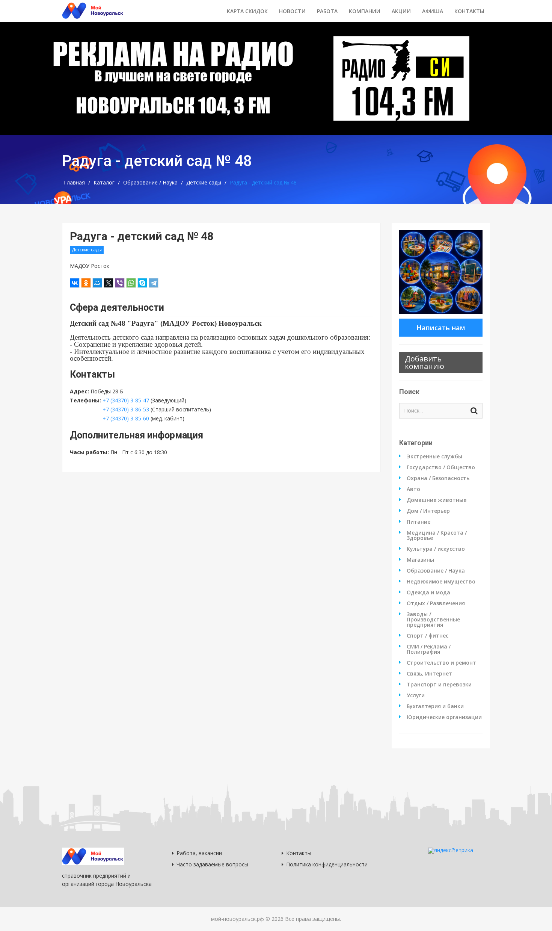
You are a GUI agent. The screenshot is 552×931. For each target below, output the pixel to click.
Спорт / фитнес (427, 635)
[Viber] (119, 282)
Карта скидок (247, 11)
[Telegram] (153, 282)
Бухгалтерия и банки (435, 706)
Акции (401, 11)
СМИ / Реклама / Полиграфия (429, 649)
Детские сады (203, 182)
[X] (108, 282)
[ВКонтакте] (74, 282)
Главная (74, 182)
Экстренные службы (434, 456)
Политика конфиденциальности (327, 864)
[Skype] (142, 282)
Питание (418, 521)
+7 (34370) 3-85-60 (126, 418)
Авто (413, 489)
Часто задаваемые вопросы (212, 864)
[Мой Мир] (97, 282)
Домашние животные (436, 500)
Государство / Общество (441, 467)
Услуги (416, 695)
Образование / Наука (150, 182)
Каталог (104, 182)
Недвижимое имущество (441, 581)
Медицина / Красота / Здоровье (437, 535)
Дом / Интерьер (428, 511)
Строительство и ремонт (441, 662)
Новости (292, 11)
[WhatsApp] (131, 282)
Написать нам (440, 327)
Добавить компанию (424, 362)
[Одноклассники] (85, 282)
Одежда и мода (428, 592)
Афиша (432, 11)
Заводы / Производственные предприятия (433, 619)
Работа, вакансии (199, 853)
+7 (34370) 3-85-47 (126, 400)
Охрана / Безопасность (438, 478)
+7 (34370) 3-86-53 (127, 409)
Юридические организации (444, 717)
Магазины (420, 559)
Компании (364, 11)
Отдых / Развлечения (436, 603)
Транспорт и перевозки (439, 684)
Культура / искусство (436, 549)
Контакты (469, 11)
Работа (327, 11)
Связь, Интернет (429, 673)
